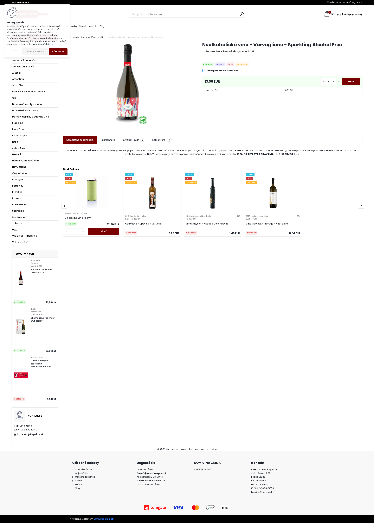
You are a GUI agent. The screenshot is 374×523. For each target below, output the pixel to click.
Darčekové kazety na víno (27, 104)
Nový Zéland (19, 166)
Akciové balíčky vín (23, 66)
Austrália (17, 85)
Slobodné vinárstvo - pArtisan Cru (41, 271)
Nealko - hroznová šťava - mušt (88, 37)
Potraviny (17, 185)
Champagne (19, 135)
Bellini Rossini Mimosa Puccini (29, 91)
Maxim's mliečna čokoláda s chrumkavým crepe (41, 363)
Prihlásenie (335, 2)
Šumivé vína (19, 217)
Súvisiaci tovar (133, 140)
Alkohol (16, 72)
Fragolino (17, 123)
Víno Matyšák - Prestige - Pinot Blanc (267, 223)
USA (14, 229)
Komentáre (161, 140)
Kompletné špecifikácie (79, 140)
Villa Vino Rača (20, 242)
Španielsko (18, 210)
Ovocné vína (19, 173)
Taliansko (17, 223)
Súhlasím (58, 51)
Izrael (15, 141)
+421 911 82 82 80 (20, 2)
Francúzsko (18, 129)
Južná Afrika (19, 148)
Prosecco (17, 198)
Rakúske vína (19, 204)
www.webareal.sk (104, 518)
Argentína (18, 79)
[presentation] (64, 206)
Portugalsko (19, 179)
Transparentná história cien (222, 70)
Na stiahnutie (108, 140)
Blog (102, 26)
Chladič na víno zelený (78, 217)
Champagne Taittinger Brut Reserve (43, 319)
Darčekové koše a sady (25, 110)
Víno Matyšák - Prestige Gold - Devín (207, 223)
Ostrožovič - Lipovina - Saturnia (143, 223)
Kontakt (93, 26)
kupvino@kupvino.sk (30, 434)
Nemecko (17, 154)
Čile (14, 97)
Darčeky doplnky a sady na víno (30, 116)
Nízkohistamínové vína (25, 160)
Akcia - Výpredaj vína (24, 60)
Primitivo (17, 192)
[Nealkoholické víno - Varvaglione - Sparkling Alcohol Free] (128, 85)
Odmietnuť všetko (35, 51)
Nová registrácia (354, 2)
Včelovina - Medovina (24, 235)
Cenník (82, 26)
